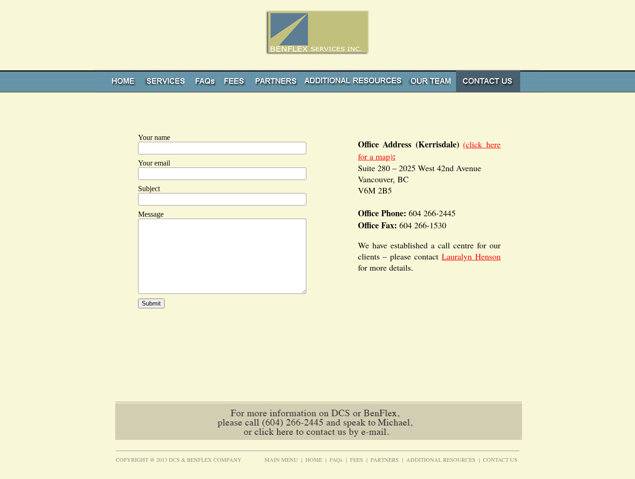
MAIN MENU (281, 459)
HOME (313, 459)
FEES (356, 459)
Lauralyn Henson (471, 256)
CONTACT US (500, 459)
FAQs (336, 459)
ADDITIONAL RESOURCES (441, 459)
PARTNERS (384, 459)
